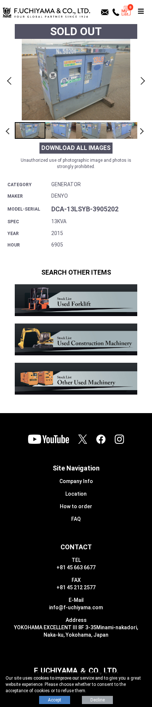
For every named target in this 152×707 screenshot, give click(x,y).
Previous (10, 79)
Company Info (76, 481)
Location (76, 494)
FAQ (76, 519)
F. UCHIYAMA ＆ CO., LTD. (76, 670)
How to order (76, 506)
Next (141, 79)
